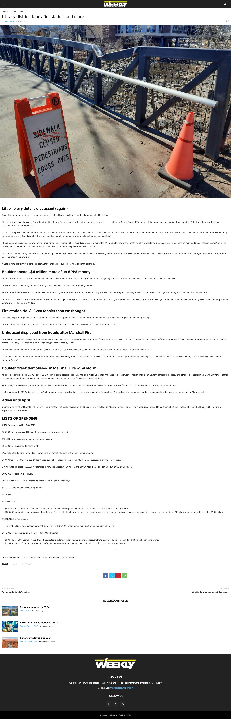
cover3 (12, 564)
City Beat (14, 11)
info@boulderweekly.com (121, 688)
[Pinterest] (118, 575)
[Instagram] (115, 704)
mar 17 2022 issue (25, 564)
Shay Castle (9, 21)
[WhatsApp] (124, 575)
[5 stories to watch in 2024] (10, 611)
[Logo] (115, 668)
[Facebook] (105, 575)
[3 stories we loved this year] (10, 647)
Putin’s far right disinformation (16, 592)
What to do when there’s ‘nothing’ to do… (210, 592)
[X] (112, 575)
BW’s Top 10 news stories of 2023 (39, 622)
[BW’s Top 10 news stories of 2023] (10, 626)
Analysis (5, 11)
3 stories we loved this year (35, 638)
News (21, 11)
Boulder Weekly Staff (29, 626)
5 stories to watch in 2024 (35, 607)
